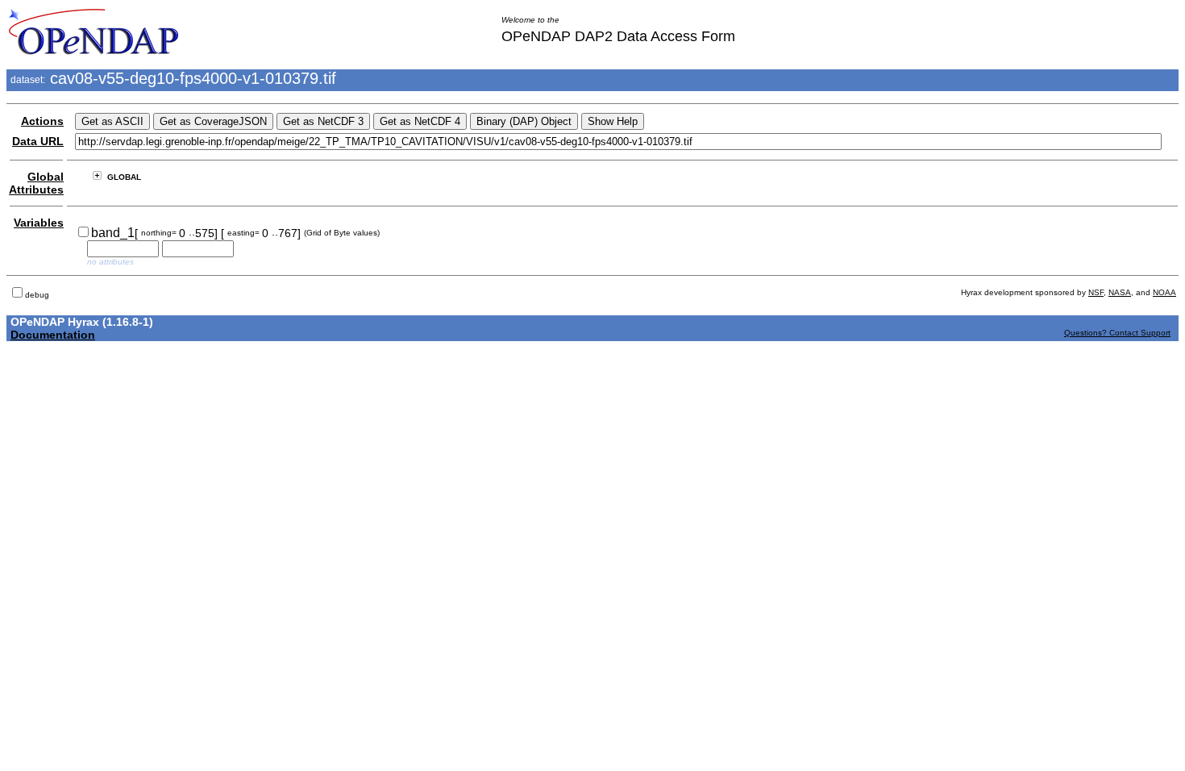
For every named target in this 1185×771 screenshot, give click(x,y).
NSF (1096, 292)
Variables (39, 222)
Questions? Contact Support (1117, 332)
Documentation (52, 334)
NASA (1119, 292)
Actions (42, 121)
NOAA (1164, 292)
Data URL (38, 141)
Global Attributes (36, 183)
